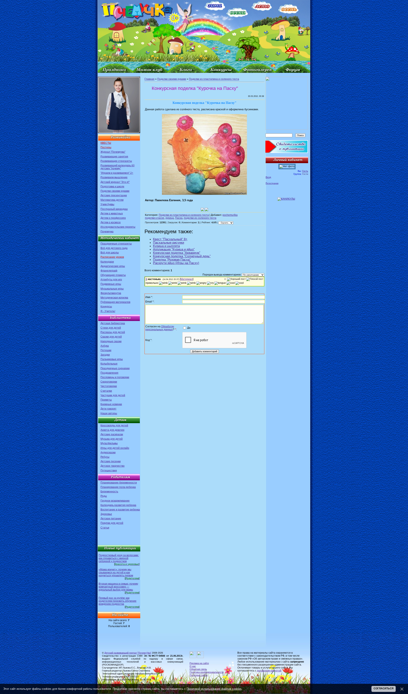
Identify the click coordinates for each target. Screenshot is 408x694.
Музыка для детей (112, 438)
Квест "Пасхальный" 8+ (170, 239)
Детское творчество (113, 465)
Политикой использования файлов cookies (214, 688)
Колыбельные (109, 363)
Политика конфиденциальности (207, 672)
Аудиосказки (108, 452)
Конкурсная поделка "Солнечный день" (182, 256)
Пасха (179, 217)
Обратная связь (198, 669)
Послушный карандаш (114, 209)
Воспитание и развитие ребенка (120, 509)
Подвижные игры (111, 284)
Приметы (106, 399)
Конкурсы (106, 306)
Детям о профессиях (113, 217)
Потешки (106, 350)
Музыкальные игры (112, 288)
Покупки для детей (112, 523)
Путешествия (109, 470)
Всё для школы (110, 252)
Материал (186, 279)
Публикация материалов (115, 302)
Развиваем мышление (114, 177)
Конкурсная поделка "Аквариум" (176, 252)
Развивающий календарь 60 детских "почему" (118, 167)
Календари (107, 261)
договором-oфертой (269, 670)
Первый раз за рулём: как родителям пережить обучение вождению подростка (117, 600)
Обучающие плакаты (113, 275)
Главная (149, 79)
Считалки (106, 390)
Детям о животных (112, 213)
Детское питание (111, 518)
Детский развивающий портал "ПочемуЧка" (127, 653)
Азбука (105, 345)
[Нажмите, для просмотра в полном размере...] (204, 193)
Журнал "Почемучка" (113, 151)
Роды (104, 496)
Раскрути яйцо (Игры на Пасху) (176, 263)
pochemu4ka (230, 214)
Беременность (109, 491)
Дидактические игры (113, 266)
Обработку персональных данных (159, 328)
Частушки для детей (113, 395)
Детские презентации (114, 195)
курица (170, 217)
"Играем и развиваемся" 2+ (117, 172)
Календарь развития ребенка (118, 505)
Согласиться (384, 688)
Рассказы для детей (113, 332)
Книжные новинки (111, 404)
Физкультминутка (111, 293)
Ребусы (105, 456)
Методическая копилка (114, 297)
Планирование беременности (119, 482)
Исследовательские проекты (118, 226)
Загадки (105, 354)
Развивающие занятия (114, 156)
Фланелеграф (109, 270)
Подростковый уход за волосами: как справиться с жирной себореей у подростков (119, 558)
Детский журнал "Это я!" (115, 182)
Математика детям (112, 199)
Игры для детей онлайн (115, 448)
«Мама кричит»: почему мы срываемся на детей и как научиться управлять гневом (116, 572)
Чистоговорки (109, 386)
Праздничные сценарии (115, 368)
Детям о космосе (111, 222)
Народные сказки (111, 341)
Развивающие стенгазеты (116, 161)
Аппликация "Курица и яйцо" (174, 249)
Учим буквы (107, 204)
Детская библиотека (113, 323)
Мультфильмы (109, 443)
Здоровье (106, 514)
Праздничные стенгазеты (116, 243)
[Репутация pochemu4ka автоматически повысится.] (202, 209)
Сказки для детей (111, 336)
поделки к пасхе (154, 217)
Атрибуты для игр (111, 279)
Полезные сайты (199, 675)
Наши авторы (109, 413)
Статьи (105, 527)
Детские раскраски (112, 434)
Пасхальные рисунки (168, 242)
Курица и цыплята (166, 246)
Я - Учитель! (108, 311)
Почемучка (107, 231)
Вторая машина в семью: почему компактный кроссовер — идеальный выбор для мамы (118, 586)
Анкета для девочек (112, 429)
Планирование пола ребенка (118, 487)
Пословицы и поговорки (115, 377)
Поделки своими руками (115, 190)
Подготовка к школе (112, 186)
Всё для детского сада (114, 248)
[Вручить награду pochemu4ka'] (206, 209)
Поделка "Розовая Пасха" (172, 259)
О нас (193, 666)
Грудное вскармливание (115, 500)
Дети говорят (108, 408)
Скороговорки (109, 381)
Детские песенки (111, 461)
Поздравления (109, 372)
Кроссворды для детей (114, 425)
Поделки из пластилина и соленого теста (214, 79)
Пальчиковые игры (112, 359)
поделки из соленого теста (200, 217)
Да (188, 327)
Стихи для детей (111, 327)
